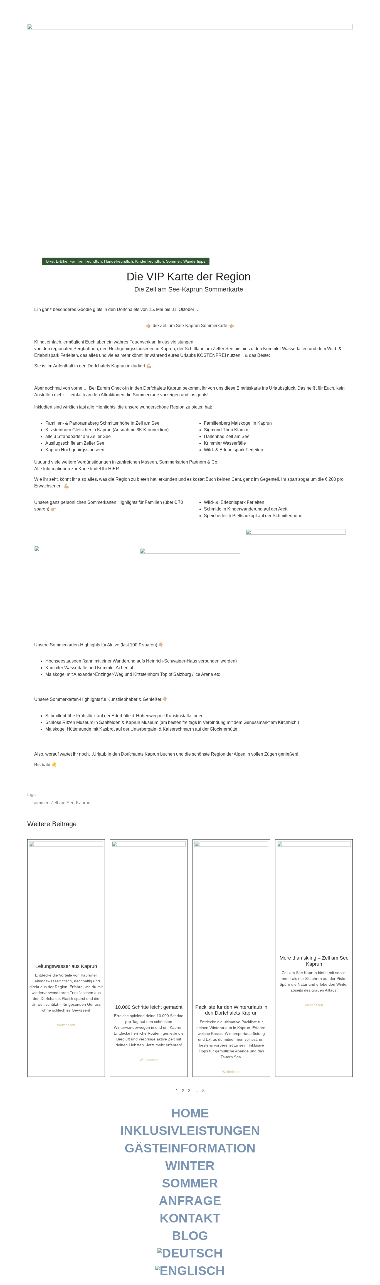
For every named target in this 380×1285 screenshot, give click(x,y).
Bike (50, 261)
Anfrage (190, 1201)
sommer (40, 802)
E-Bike (61, 261)
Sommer (173, 261)
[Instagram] (354, 10)
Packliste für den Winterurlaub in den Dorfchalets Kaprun (231, 1010)
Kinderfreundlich (149, 261)
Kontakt (190, 1218)
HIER (113, 468)
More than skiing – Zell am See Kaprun (314, 961)
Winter (190, 1166)
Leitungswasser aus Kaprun (66, 966)
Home (190, 1113)
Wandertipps (194, 261)
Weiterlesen (66, 1025)
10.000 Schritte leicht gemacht (148, 1007)
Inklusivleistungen (190, 1131)
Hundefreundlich (118, 261)
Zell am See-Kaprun (70, 802)
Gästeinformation (190, 1148)
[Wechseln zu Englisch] (190, 1270)
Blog (190, 1236)
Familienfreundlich (86, 261)
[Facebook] (366, 10)
